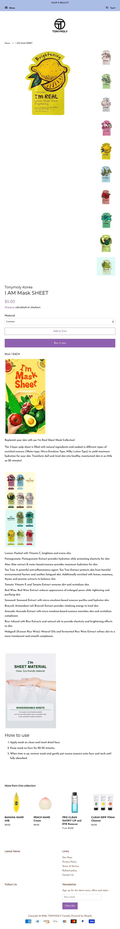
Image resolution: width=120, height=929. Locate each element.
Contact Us (68, 875)
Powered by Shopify (81, 916)
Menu (11, 8)
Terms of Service (70, 866)
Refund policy (69, 870)
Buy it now (60, 343)
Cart (112, 8)
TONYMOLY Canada (59, 916)
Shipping (10, 307)
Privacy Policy (69, 862)
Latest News (12, 851)
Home (7, 43)
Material (10, 315)
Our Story (67, 857)
